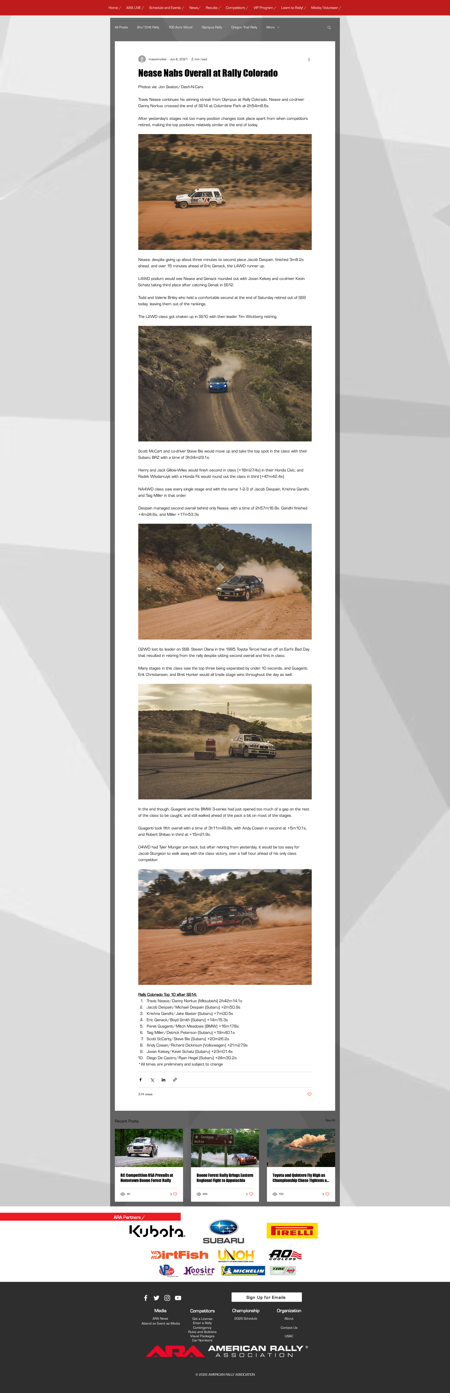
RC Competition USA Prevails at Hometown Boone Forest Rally (146, 1178)
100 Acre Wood (180, 27)
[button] (135, 7)
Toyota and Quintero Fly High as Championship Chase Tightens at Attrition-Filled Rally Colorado (300, 1178)
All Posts (121, 27)
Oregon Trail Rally (244, 27)
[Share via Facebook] (140, 1079)
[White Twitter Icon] (156, 1298)
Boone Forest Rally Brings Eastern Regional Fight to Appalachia (225, 1178)
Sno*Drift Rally (148, 27)
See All (330, 1120)
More (270, 27)
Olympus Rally (212, 27)
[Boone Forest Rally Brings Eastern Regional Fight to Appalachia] (225, 1148)
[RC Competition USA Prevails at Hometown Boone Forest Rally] (149, 1148)
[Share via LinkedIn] (163, 1079)
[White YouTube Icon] (178, 1298)
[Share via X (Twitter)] (152, 1079)
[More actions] (309, 59)
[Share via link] (175, 1079)
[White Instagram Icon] (167, 1298)
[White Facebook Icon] (146, 1298)
